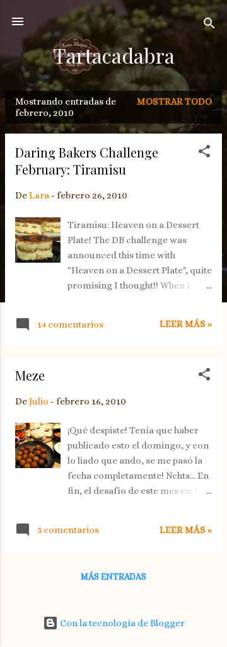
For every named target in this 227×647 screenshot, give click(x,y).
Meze (30, 375)
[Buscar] (209, 25)
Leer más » (186, 323)
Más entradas (113, 576)
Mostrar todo (174, 101)
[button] (204, 153)
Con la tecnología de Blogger (121, 623)
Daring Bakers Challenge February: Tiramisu (86, 161)
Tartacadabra (114, 55)
